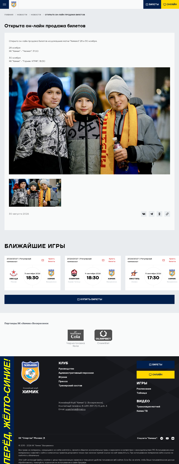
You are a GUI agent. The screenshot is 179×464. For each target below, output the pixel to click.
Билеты (154, 4)
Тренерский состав (70, 385)
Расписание (144, 388)
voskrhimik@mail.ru (75, 409)
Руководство (66, 368)
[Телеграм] (151, 214)
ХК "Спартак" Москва (30, 438)
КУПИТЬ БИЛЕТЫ (91, 299)
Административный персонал (76, 373)
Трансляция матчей (148, 406)
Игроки (63, 377)
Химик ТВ (142, 411)
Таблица (142, 393)
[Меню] (4, 4)
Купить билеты (51, 260)
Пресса (63, 381)
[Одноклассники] (159, 214)
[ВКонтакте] (144, 214)
